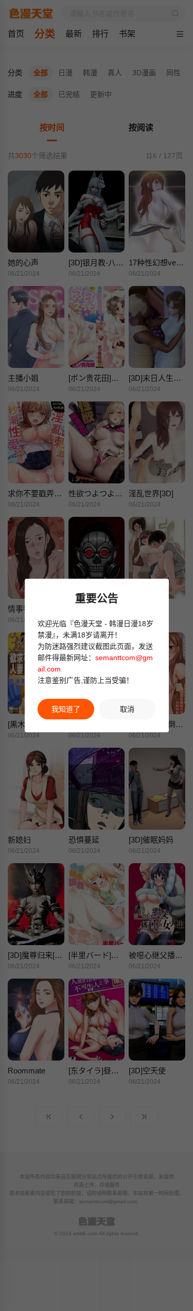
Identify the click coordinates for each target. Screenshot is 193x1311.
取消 (127, 709)
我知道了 (65, 709)
